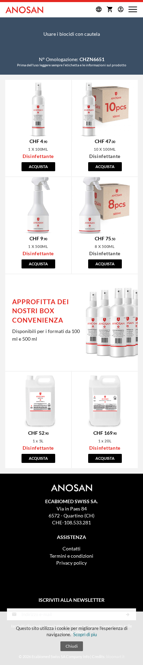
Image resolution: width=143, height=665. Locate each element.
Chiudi (72, 646)
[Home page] (24, 10)
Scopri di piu (85, 634)
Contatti (71, 548)
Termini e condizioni (71, 556)
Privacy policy (71, 563)
